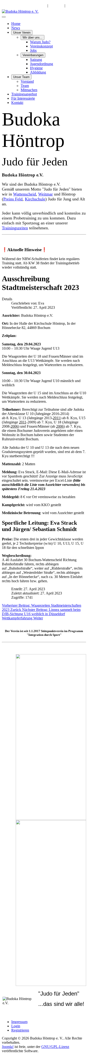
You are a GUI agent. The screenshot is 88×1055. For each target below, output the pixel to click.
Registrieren (20, 1030)
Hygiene (36, 68)
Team (25, 86)
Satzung (36, 60)
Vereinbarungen (33, 55)
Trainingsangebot (24, 94)
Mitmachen (29, 90)
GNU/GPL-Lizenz (55, 1047)
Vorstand (27, 81)
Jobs (33, 50)
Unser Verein (22, 32)
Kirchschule (35, 199)
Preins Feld (13, 199)
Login (15, 1026)
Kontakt (17, 103)
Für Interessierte (23, 98)
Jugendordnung (41, 64)
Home (15, 24)
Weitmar (45, 194)
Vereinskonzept (41, 46)
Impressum (19, 1022)
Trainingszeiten (15, 228)
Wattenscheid (24, 194)
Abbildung (38, 72)
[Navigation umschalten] (4, 17)
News (15, 28)
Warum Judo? (40, 42)
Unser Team (21, 77)
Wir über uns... (32, 37)
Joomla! (8, 1047)
